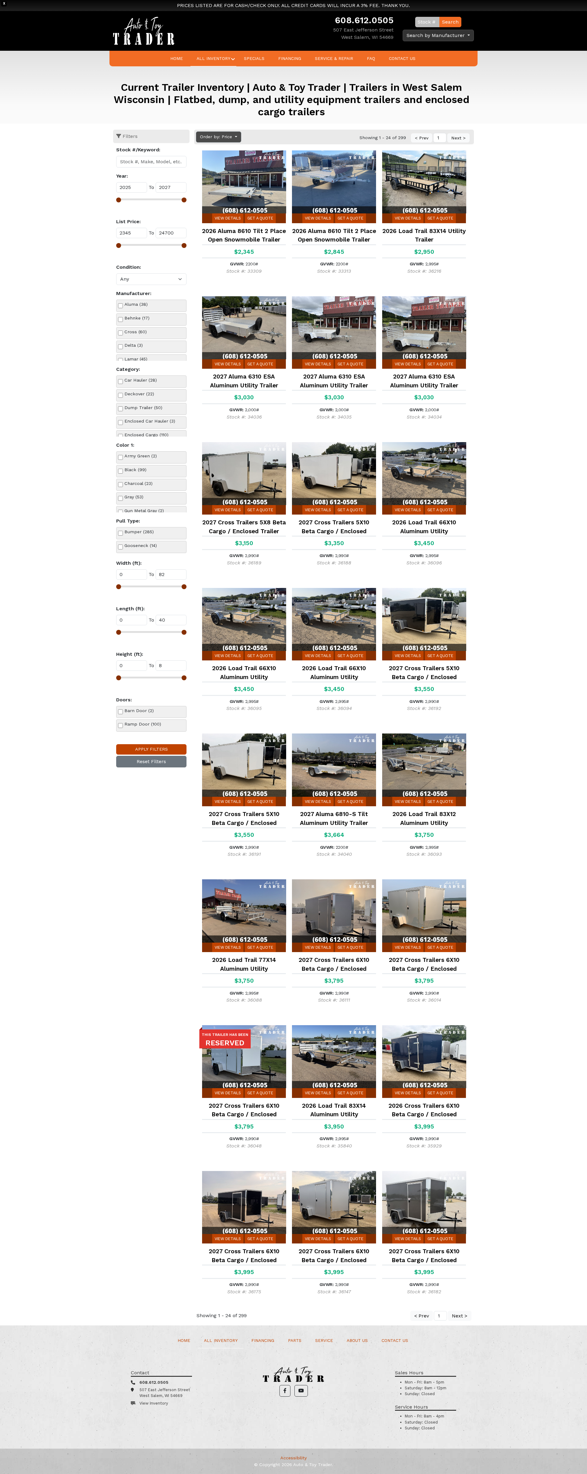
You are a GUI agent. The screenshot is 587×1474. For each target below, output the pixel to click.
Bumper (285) (139, 531)
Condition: (128, 267)
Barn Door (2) (139, 710)
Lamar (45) (135, 358)
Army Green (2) (140, 455)
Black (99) (135, 469)
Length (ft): (130, 608)
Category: (128, 369)
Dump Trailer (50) (143, 407)
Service (324, 1340)
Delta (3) (133, 345)
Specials (254, 58)
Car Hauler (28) (140, 380)
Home (176, 58)
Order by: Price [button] (217, 136)
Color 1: (125, 445)
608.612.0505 (364, 20)
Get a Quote (260, 218)
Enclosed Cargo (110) (146, 434)
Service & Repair (334, 58)
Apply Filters (151, 749)
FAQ (371, 58)
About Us (357, 1340)
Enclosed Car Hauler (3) (149, 421)
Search (450, 22)
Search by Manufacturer (436, 35)
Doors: (124, 700)
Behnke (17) (137, 318)
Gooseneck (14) (140, 545)
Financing (289, 58)
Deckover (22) (139, 393)
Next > (458, 137)
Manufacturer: (133, 293)
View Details (228, 218)
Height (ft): (129, 654)
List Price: (128, 221)
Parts (294, 1340)
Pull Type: (128, 521)
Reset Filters (151, 761)
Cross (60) (135, 331)
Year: (122, 176)
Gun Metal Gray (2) (144, 510)
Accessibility (293, 1457)
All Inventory (213, 58)
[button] (284, 1391)
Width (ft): (129, 563)
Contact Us (402, 58)
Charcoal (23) (138, 483)
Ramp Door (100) (142, 724)
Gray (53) (133, 496)
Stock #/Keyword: (138, 150)
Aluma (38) (136, 304)
